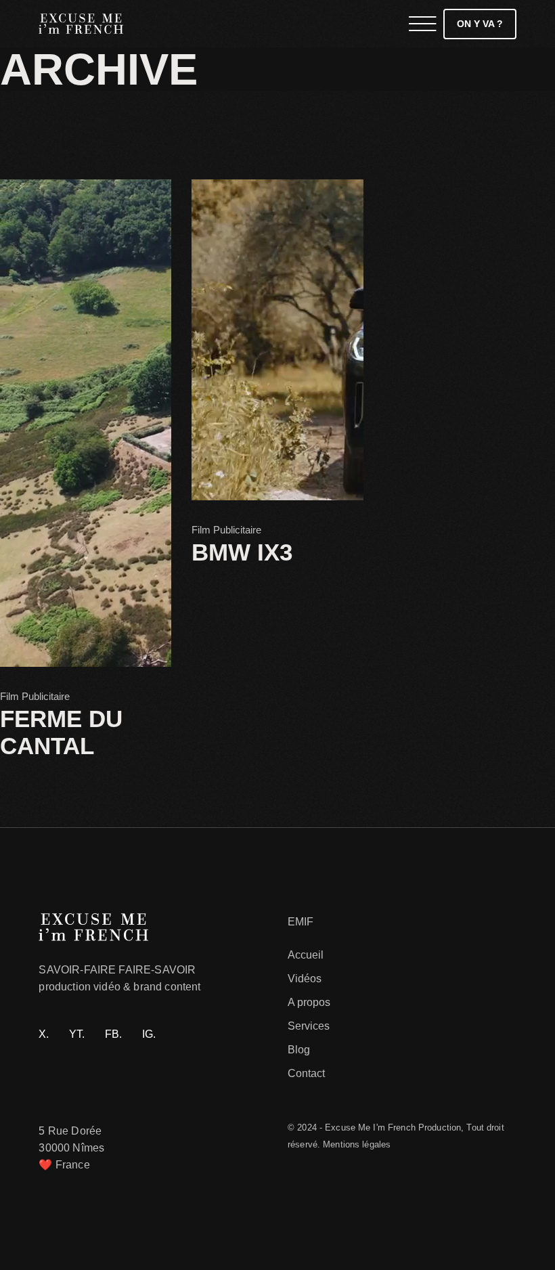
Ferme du (61, 732)
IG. (149, 1034)
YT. (77, 1034)
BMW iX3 (242, 552)
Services (309, 1026)
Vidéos (304, 978)
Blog (299, 1049)
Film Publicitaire (35, 696)
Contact (306, 1073)
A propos (309, 1002)
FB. (113, 1034)
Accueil (306, 955)
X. (44, 1034)
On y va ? (480, 23)
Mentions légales (357, 1144)
